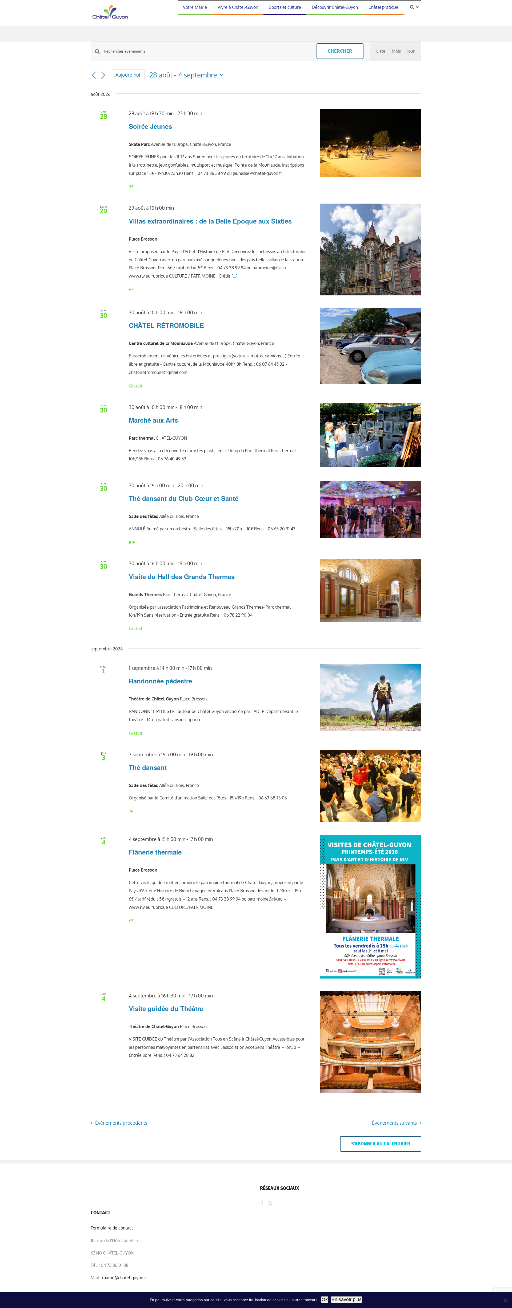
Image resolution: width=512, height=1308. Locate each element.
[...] (234, 276)
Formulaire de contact (112, 1228)
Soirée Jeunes (150, 126)
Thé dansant (148, 767)
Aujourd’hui (127, 75)
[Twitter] (270, 1203)
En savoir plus (346, 1299)
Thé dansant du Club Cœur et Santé (183, 498)
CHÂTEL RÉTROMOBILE (166, 325)
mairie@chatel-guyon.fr (124, 1277)
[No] (505, 1300)
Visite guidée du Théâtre (166, 1008)
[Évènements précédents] (94, 75)
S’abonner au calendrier (380, 1144)
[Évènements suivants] (103, 75)
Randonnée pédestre (160, 680)
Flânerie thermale (155, 851)
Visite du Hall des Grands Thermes (182, 576)
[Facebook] (262, 1203)
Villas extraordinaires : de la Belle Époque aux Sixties (210, 220)
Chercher (340, 51)
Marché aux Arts (153, 419)
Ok (325, 1299)
